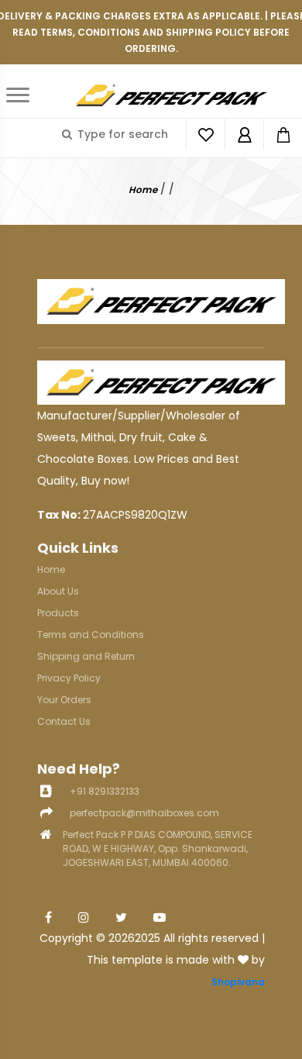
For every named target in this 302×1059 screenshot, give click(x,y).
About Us (58, 591)
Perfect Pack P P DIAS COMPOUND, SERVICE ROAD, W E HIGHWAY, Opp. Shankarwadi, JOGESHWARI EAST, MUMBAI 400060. (157, 848)
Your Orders (64, 699)
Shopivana (238, 981)
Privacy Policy (69, 678)
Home (143, 189)
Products (58, 612)
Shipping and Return (86, 656)
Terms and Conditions (90, 634)
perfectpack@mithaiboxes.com (144, 812)
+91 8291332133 (104, 791)
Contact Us (64, 721)
